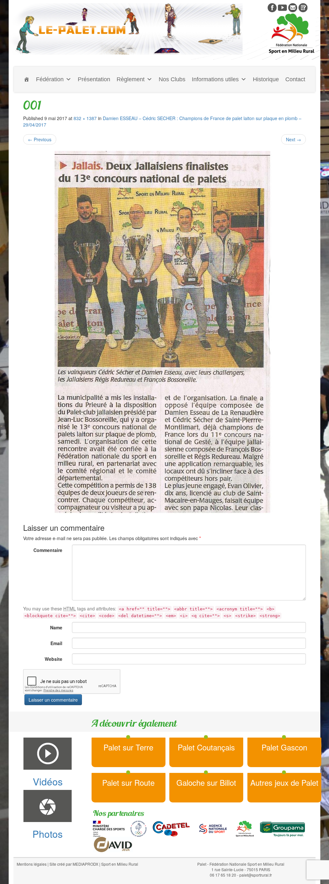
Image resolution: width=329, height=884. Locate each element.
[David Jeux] (113, 843)
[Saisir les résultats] (302, 7)
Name (56, 627)
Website (53, 659)
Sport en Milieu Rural (119, 864)
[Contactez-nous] (292, 7)
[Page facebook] (272, 7)
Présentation (94, 79)
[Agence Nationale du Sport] (213, 828)
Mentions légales (32, 864)
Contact (295, 79)
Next (293, 139)
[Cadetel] (171, 828)
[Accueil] (27, 79)
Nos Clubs (172, 79)
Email (56, 643)
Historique (266, 79)
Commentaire (47, 550)
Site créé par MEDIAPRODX (73, 864)
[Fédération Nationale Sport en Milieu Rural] (245, 828)
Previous (39, 139)
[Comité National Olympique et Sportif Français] (138, 828)
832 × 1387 (85, 118)
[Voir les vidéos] (282, 7)
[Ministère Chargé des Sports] (109, 828)
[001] (164, 334)
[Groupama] (282, 828)
